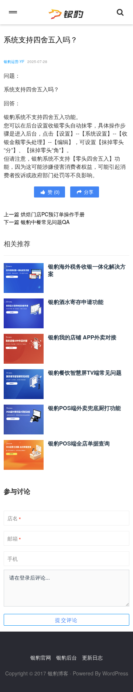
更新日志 (92, 657)
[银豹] (66, 12)
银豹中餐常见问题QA (45, 222)
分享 (87, 191)
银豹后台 (66, 657)
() (52, 191)
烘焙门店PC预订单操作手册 (53, 214)
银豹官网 (40, 657)
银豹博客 (58, 673)
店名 (14, 518)
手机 (12, 558)
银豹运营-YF (14, 61)
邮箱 (14, 539)
